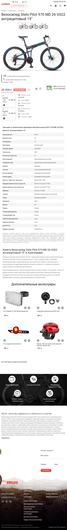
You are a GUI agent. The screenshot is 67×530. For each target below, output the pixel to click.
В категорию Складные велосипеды (15, 362)
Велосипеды (12, 10)
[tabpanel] (33, 51)
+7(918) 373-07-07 (59, 2)
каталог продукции (18, 5)
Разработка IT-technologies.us (57, 527)
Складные (21, 10)
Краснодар (61, 88)
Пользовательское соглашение (30, 527)
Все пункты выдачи (7, 494)
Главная (3, 10)
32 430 (11, 101)
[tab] (23, 26)
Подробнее (5, 438)
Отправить (46, 470)
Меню (16, 2)
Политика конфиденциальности (10, 527)
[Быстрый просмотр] (4, 308)
